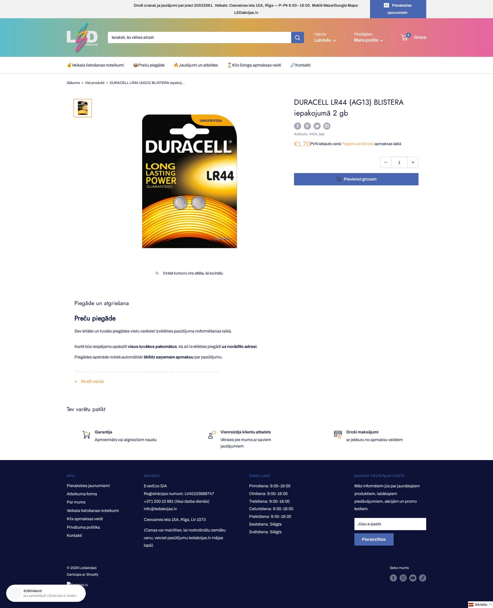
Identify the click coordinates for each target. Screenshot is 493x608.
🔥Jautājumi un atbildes (196, 65)
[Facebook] (297, 126)
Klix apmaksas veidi (85, 519)
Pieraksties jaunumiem (400, 9)
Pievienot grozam (360, 179)
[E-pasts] (326, 126)
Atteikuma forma (82, 494)
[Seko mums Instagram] (403, 578)
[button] (480, 604)
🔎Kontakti (300, 65)
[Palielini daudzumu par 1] (412, 162)
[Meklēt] (297, 37)
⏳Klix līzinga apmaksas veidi (254, 65)
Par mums (76, 502)
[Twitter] (317, 126)
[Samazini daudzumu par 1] (385, 162)
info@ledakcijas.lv (160, 509)
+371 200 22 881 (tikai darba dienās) (177, 501)
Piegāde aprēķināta (358, 144)
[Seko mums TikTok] (422, 578)
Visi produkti (95, 83)
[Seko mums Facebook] (393, 578)
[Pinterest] (307, 126)
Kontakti (74, 535)
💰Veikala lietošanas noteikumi (95, 65)
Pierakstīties (374, 539)
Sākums (73, 83)
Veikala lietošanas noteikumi (93, 510)
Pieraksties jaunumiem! (88, 485)
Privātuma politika (83, 527)
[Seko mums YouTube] (412, 578)
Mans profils (366, 40)
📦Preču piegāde (149, 65)
